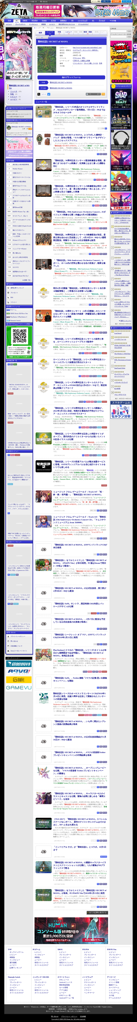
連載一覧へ (27, 280)
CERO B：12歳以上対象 (81, 61)
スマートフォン (64, 977)
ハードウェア (82, 20)
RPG (83, 58)
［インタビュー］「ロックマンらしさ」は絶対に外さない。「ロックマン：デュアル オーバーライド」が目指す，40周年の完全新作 (19, 626)
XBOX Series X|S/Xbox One (19, 313)
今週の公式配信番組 (19, 181)
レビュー (9, 24)
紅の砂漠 (117, 388)
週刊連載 (13, 963)
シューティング (115, 990)
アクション (77, 58)
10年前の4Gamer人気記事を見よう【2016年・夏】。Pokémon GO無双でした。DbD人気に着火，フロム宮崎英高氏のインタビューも (19, 445)
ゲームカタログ (83, 24)
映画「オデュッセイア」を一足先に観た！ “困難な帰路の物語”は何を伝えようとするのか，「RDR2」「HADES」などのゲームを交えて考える (19, 416)
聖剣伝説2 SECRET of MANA (21, 126)
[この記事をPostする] (38, 94)
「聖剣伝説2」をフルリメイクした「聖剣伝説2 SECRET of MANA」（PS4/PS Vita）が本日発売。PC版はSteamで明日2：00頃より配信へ (79, 563)
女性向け (63, 20)
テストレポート (90, 982)
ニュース (13, 91)
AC (93, 20)
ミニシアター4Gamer (19, 248)
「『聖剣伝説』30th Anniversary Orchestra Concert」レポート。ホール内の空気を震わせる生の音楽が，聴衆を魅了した (79, 263)
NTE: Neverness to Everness (122, 361)
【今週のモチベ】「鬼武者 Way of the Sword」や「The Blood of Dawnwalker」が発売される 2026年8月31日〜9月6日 (122, 273)
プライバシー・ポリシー (69, 1016)
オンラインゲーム (17, 952)
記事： (25, 128)
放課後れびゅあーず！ (20, 271)
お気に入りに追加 (94, 94)
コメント (43, 94)
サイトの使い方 (31, 1)
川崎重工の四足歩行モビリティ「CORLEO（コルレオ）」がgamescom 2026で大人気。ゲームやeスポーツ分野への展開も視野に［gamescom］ (122, 220)
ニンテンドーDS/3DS (41, 977)
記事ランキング (16, 968)
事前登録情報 (64, 985)
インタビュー (33, 24)
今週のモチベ (17, 173)
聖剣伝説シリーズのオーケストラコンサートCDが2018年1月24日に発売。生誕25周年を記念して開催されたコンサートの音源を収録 (79, 696)
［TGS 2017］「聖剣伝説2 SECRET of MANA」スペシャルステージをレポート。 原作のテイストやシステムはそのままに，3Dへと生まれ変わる (80, 822)
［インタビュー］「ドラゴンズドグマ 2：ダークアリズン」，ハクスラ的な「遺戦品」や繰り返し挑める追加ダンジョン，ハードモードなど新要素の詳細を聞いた (19, 597)
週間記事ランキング (17, 288)
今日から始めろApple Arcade (22, 226)
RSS (7, 1)
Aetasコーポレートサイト (19, 651)
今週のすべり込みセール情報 (21, 202)
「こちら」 (80, 1009)
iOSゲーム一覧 (65, 995)
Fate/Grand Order (119, 368)
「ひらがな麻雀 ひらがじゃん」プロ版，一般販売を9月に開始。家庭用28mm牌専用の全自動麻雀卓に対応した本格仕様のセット (122, 283)
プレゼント (14, 292)
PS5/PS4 (34, 20)
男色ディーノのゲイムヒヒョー (21, 191)
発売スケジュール (41, 963)
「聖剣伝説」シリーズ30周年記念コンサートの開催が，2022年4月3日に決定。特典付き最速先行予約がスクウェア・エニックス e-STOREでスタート (78, 411)
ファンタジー (78, 63)
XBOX (25, 20)
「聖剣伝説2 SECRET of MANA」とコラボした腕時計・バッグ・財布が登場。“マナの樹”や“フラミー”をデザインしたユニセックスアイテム (79, 137)
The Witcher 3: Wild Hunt (122, 353)
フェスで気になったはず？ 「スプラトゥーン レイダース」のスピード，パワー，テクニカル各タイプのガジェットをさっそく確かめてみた (19, 507)
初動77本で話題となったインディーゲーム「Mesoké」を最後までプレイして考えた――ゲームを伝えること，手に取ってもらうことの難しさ (19, 536)
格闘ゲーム (113, 985)
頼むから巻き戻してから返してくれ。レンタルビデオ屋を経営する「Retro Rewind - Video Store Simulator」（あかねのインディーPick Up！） (122, 241)
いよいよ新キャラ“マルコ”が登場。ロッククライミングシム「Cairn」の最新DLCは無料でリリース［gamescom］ (122, 304)
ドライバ (13, 302)
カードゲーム (114, 987)
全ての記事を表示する (98, 912)
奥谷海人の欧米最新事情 (21, 164)
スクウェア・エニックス (82, 50)
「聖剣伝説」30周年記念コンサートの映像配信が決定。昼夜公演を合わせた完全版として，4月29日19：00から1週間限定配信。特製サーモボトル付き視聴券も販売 (79, 237)
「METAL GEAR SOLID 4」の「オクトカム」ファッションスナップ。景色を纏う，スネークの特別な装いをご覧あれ (19, 387)
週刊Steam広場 (17, 207)
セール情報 (63, 987)
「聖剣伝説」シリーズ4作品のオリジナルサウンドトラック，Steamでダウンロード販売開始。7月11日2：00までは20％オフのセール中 (79, 110)
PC (17, 21)
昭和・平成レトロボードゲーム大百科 (21, 235)
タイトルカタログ (41, 965)
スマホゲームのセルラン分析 (21, 196)
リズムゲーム (114, 993)
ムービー (52, 24)
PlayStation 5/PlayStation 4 (18, 317)
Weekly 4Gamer (18, 169)
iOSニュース (64, 980)
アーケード (111, 977)
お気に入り (106, 1)
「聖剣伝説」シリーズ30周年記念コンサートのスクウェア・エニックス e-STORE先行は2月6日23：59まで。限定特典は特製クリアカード (80, 385)
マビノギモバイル (120, 394)
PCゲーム (13, 310)
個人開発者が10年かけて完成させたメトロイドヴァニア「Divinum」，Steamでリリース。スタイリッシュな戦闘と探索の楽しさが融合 (122, 315)
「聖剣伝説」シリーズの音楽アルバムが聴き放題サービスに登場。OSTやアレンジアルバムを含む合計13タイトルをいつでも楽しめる (79, 464)
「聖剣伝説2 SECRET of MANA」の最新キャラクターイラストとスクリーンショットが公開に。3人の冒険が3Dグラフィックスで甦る (79, 865)
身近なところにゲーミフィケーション (21, 262)
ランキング (126, 1)
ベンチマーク (89, 993)
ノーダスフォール (120, 339)
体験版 (43, 24)
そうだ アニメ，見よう (20, 216)
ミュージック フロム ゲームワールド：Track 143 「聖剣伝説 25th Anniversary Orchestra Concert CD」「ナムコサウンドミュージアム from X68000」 (79, 520)
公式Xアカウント (17, 1)
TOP (9, 20)
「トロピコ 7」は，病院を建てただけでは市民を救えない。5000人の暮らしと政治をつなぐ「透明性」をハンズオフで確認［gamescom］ (122, 262)
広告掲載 (83, 1016)
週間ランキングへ (125, 320)
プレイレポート (20, 24)
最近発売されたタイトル (67, 24)
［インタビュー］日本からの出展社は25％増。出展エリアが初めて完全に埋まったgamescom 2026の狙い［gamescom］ (19, 568)
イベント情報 (114, 982)
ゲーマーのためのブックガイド (21, 221)
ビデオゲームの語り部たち (21, 244)
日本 (100, 63)
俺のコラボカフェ (18, 230)
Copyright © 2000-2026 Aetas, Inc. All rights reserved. (68, 1019)
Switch (44, 20)
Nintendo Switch (15, 320)
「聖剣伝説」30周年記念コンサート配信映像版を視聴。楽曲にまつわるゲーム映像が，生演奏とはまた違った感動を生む (79, 163)
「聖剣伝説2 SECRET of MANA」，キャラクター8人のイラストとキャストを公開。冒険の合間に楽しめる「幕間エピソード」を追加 (79, 796)
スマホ (53, 20)
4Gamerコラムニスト (19, 240)
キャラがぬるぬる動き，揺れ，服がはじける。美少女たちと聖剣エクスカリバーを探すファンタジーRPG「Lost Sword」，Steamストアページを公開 (122, 231)
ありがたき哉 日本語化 (20, 257)
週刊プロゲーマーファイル (21, 177)
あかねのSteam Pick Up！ (21, 276)
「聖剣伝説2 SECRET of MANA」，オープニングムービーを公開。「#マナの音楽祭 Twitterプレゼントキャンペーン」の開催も (79, 771)
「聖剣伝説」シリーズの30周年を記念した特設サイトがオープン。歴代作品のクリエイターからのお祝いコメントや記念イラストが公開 (79, 436)
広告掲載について (16, 646)
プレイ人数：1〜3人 (91, 63)
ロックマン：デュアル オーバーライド (121, 375)
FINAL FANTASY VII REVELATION (122, 346)
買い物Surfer (17, 253)
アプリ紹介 (63, 990)
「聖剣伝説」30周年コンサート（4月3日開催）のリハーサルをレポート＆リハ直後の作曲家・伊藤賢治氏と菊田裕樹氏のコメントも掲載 (79, 314)
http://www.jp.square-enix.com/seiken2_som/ (87, 47)
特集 (12, 94)
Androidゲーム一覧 (66, 998)
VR (72, 20)
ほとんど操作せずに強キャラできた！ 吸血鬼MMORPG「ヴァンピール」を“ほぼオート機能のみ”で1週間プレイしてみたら (19, 477)
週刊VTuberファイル (19, 186)
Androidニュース (65, 982)
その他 (111, 995)
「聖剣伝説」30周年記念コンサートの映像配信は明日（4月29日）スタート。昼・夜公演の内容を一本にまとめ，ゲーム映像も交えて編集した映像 (80, 189)
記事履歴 (116, 1)
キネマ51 (16, 267)
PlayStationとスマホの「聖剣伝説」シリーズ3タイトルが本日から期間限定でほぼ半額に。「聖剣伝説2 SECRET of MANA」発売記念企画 (79, 653)
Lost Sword (117, 333)
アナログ (102, 20)
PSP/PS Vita (111, 949)
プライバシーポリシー (18, 636)
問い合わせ (43, 1)
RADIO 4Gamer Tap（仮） (21, 211)
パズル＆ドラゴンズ (121, 382)
